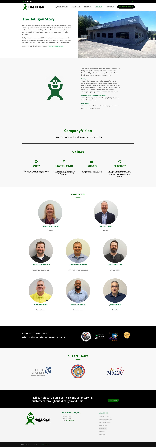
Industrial (87, 7)
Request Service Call (126, 7)
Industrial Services (105, 422)
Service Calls (103, 425)
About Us (98, 7)
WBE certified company (56, 46)
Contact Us (110, 7)
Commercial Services (106, 419)
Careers (102, 431)
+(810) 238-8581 (29, 1)
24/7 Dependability (61, 7)
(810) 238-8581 (70, 420)
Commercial (76, 7)
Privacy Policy (45, 444)
